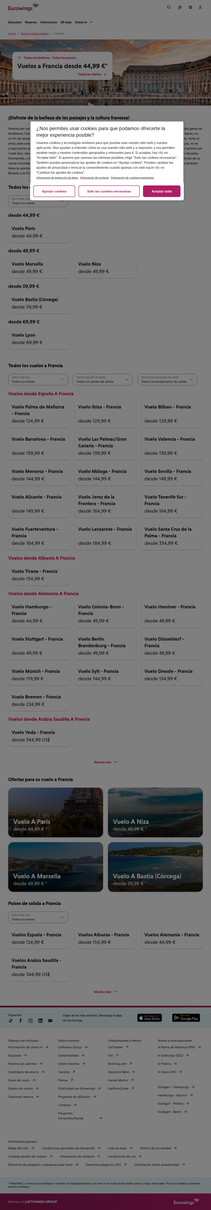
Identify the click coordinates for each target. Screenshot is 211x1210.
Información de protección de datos (57, 177)
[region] (107, 160)
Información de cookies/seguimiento (132, 177)
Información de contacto (94, 177)
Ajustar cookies (54, 191)
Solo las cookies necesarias (109, 191)
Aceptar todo (162, 191)
